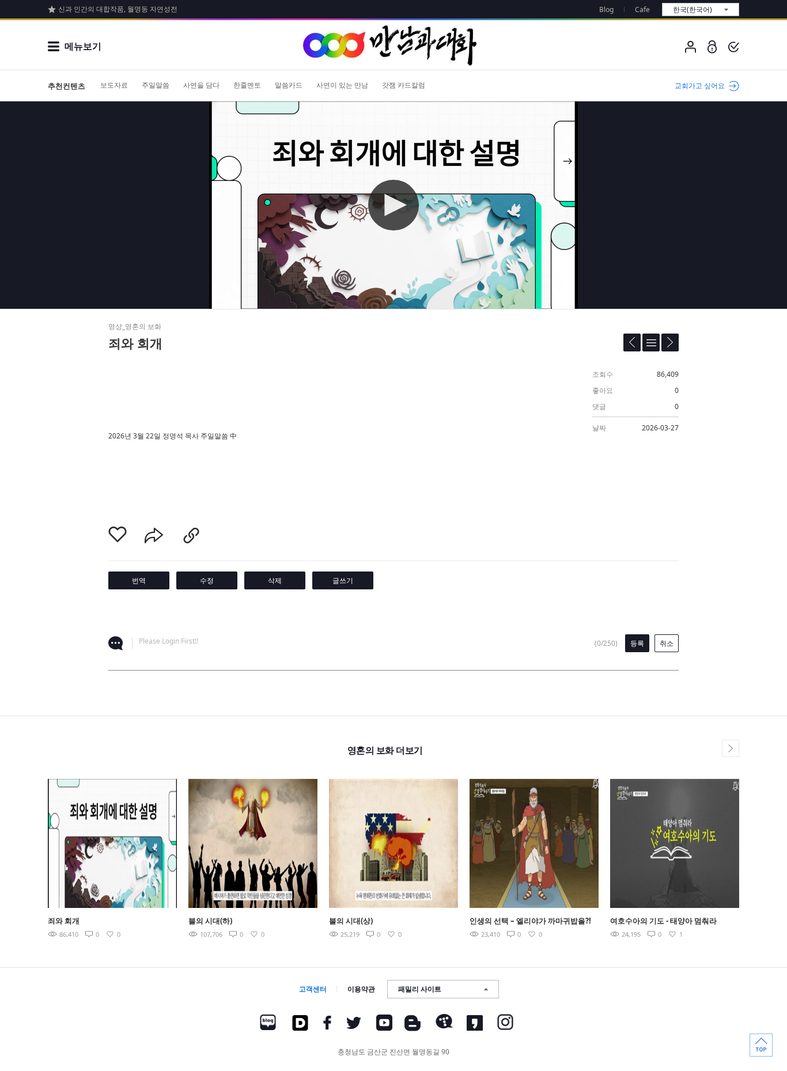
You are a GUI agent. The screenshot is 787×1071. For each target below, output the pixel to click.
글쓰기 (342, 580)
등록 (637, 643)
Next (766, 842)
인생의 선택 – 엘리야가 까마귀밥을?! (530, 920)
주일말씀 (155, 85)
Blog (606, 9)
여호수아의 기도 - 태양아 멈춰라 (663, 920)
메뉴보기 (83, 46)
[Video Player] (393, 205)
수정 (207, 580)
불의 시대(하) (210, 920)
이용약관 (361, 989)
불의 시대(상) (351, 920)
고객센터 (313, 989)
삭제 (275, 580)
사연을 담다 (201, 85)
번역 (139, 580)
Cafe (642, 9)
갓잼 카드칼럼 (403, 85)
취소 (667, 643)
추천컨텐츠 (66, 86)
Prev (21, 842)
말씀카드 (288, 85)
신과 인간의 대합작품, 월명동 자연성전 (117, 9)
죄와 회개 (64, 920)
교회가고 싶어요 (700, 85)
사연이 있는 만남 (342, 85)
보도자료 (114, 85)
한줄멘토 (247, 85)
